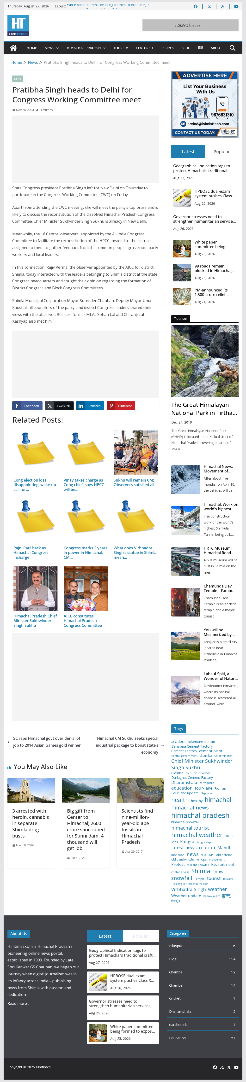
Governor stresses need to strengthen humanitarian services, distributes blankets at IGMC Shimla (204, 219)
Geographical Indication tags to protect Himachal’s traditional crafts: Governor (201, 168)
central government (184, 755)
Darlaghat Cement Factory (192, 777)
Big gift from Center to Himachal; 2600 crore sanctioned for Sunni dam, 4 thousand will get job (86, 829)
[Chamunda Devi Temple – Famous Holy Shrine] (185, 602)
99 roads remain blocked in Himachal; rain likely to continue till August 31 (214, 268)
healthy (197, 800)
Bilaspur (176, 945)
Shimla (200, 871)
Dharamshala (184, 782)
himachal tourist (190, 828)
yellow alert (211, 896)
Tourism (121, 48)
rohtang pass (180, 872)
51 (233, 1037)
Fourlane (221, 789)
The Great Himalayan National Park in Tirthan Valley (203, 409)
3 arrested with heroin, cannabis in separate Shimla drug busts (30, 823)
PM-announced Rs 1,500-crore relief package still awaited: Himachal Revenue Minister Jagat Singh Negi (214, 292)
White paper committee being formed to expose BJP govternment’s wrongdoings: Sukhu (108, 8)
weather (217, 889)
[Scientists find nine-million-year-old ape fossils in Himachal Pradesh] (140, 781)
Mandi (223, 847)
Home (32, 48)
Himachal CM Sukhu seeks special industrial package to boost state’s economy (127, 745)
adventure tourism (201, 742)
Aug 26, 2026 (205, 203)
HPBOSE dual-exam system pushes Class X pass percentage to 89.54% (215, 193)
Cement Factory (184, 751)
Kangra (187, 841)
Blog (186, 48)
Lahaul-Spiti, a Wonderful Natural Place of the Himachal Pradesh (221, 676)
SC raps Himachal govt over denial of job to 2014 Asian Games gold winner (47, 742)
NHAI (204, 855)
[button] (56, 48)
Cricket (175, 998)
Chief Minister (223, 755)
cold (188, 773)
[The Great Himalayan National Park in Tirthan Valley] (204, 361)
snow (217, 871)
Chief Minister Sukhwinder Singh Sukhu (202, 764)
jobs (174, 842)
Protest (178, 864)
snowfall (181, 878)
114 (232, 958)
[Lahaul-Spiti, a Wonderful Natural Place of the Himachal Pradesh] (185, 690)
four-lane (203, 788)
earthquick (178, 1024)
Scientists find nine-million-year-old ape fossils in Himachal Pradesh (137, 826)
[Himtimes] (13, 48)
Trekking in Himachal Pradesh (190, 883)
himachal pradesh (200, 815)
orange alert (217, 859)
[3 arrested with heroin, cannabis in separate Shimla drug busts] (31, 781)
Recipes (167, 48)
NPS (211, 855)
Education (177, 1037)
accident (178, 741)
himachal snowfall (185, 822)
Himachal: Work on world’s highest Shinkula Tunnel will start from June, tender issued (221, 506)
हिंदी (200, 48)
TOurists (228, 879)
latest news (184, 847)
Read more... (18, 1003)
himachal (218, 799)
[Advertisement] (85, 149)
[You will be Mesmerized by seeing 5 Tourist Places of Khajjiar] (185, 646)
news (193, 854)
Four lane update (185, 793)
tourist (214, 878)
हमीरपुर (175, 901)
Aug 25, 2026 (205, 254)
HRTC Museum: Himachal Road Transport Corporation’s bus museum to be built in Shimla (220, 550)
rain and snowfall (198, 865)
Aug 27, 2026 (183, 178)
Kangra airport (206, 842)
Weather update (186, 895)
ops (204, 859)
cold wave (202, 772)
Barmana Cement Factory (192, 746)
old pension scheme (185, 859)
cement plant (210, 751)
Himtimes (46, 110)
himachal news (190, 807)
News (49, 48)
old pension (224, 855)
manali (207, 847)
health (180, 800)
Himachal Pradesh (84, 48)
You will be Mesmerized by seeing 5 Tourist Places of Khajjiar (219, 632)
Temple (199, 879)
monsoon (177, 855)
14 (233, 985)
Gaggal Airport (210, 793)
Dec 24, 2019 (181, 422)
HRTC (229, 836)
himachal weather (196, 835)
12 (233, 972)
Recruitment (222, 864)
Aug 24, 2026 (205, 302)
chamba (206, 755)
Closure (177, 773)
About (216, 48)
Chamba (176, 972)
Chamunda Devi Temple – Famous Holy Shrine (219, 588)
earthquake (206, 783)
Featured (144, 48)
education (182, 788)
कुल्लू (226, 895)
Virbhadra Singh (188, 889)
